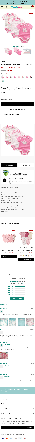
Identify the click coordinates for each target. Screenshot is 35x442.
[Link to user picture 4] (30, 322)
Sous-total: (4, 99)
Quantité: (3, 92)
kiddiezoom (5, 62)
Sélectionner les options (10, 257)
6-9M (19, 88)
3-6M (11, 88)
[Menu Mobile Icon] (2, 7)
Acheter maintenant (17, 110)
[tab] (10, 224)
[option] (17, 28)
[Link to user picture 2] (13, 322)
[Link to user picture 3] (21, 322)
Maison (3, 274)
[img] (3, 309)
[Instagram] (6, 403)
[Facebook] (1, 403)
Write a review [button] (17, 298)
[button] (14, 46)
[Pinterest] (3, 403)
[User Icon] (27, 7)
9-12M (27, 88)
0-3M (4, 88)
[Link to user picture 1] (4, 322)
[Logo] (17, 7)
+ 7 (31, 255)
